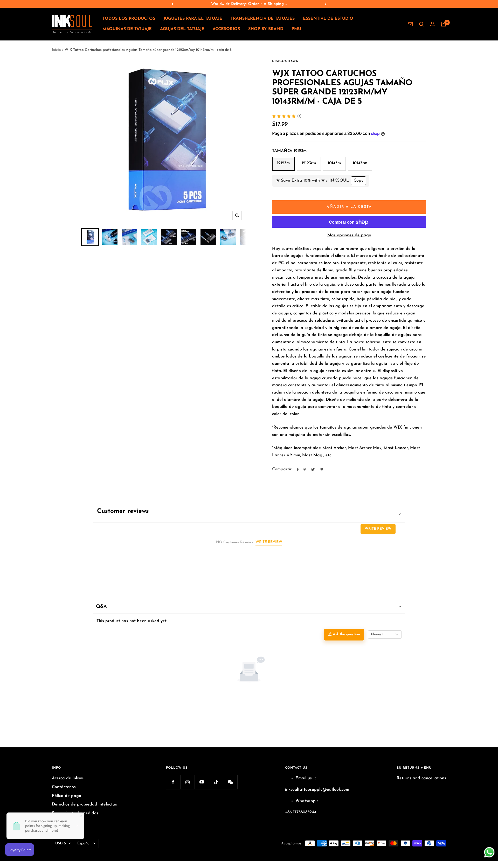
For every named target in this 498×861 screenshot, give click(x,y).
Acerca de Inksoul (69, 778)
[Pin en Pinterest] (304, 469)
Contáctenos (64, 787)
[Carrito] (443, 24)
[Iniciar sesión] (432, 24)
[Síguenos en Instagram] (187, 782)
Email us (303, 778)
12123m (283, 163)
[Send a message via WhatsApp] (489, 852)
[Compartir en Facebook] (298, 469)
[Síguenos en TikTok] (216, 782)
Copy (358, 180)
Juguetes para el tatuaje (192, 19)
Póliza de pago (66, 796)
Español (84, 843)
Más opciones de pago (349, 235)
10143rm (360, 163)
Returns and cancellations (421, 778)
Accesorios (226, 29)
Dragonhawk (285, 61)
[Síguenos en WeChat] (230, 782)
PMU (296, 29)
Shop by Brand (265, 29)
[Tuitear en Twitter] (313, 469)
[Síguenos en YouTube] (202, 782)
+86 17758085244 (300, 812)
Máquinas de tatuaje (127, 29)
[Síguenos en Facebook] (173, 782)
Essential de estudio (328, 19)
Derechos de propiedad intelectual (85, 804)
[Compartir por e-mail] (321, 469)
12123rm (309, 163)
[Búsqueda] (421, 24)
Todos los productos (128, 19)
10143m (334, 163)
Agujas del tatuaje (182, 29)
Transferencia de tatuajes (263, 19)
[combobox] (385, 634)
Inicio (56, 50)
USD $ (60, 843)
